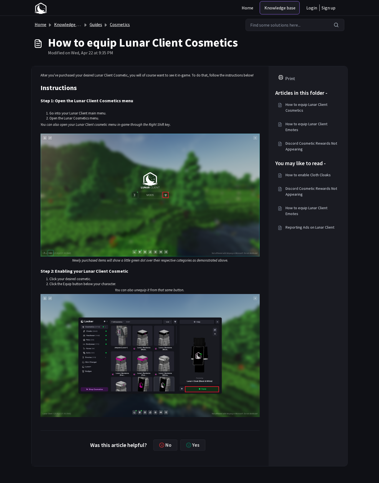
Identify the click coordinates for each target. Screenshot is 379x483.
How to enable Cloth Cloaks (308, 174)
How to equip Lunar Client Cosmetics (306, 107)
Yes (195, 445)
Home (247, 8)
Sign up (328, 8)
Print (290, 78)
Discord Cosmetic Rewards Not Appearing (311, 146)
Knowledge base (279, 8)
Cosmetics (120, 24)
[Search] (336, 25)
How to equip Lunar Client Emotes (306, 126)
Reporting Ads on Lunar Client (309, 227)
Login (311, 8)
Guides (96, 24)
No (168, 445)
